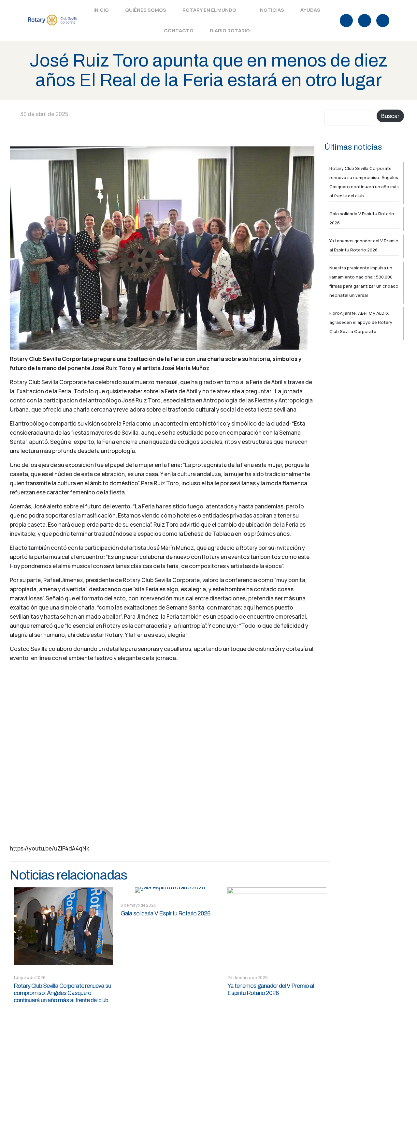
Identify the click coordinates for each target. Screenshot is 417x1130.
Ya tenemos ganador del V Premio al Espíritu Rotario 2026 (363, 245)
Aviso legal (151, 1102)
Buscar (390, 116)
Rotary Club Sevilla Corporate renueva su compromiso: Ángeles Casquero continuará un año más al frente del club (62, 993)
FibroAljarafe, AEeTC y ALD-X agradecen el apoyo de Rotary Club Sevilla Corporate (360, 322)
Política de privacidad (197, 1102)
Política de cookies (254, 1102)
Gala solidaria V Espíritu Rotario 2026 (165, 913)
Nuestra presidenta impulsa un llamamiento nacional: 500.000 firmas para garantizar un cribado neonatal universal (363, 281)
